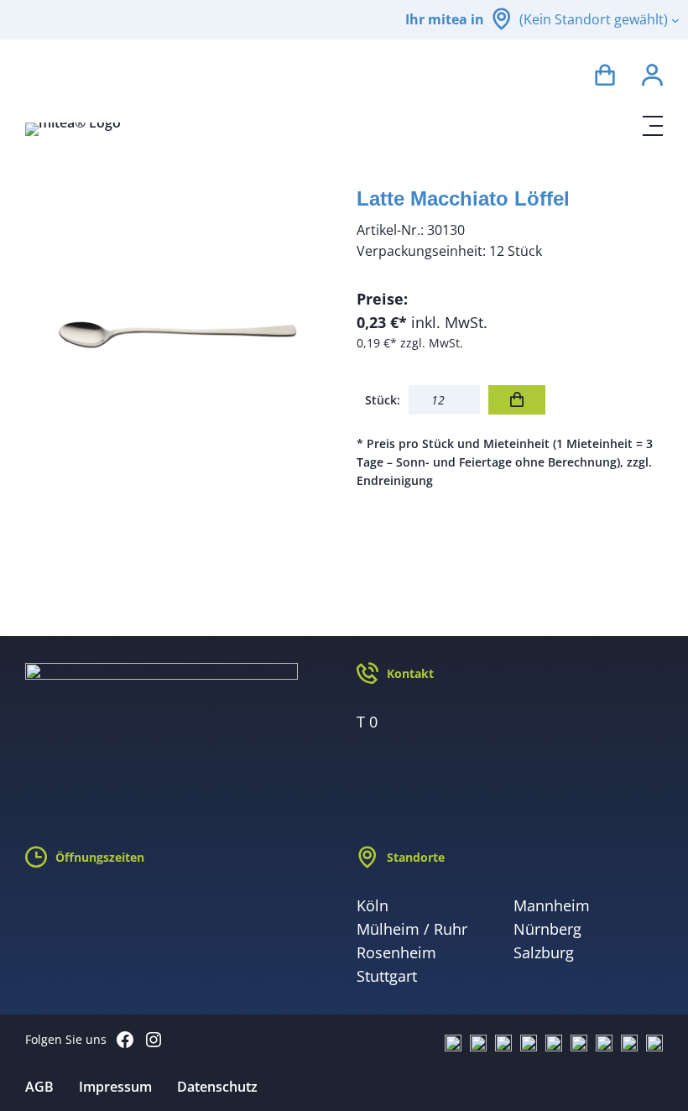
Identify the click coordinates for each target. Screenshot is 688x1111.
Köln (372, 905)
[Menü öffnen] (653, 126)
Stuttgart (387, 976)
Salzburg (543, 952)
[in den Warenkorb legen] (516, 400)
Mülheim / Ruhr (412, 929)
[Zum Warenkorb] (605, 78)
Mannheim (551, 905)
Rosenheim (396, 952)
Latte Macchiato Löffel (463, 198)
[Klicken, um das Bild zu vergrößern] (178, 331)
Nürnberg (547, 929)
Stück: (382, 400)
